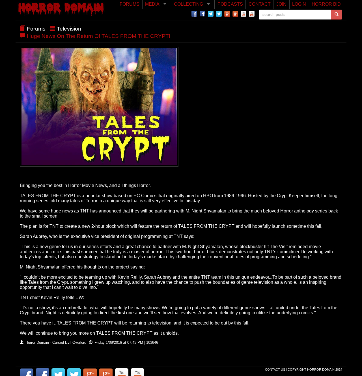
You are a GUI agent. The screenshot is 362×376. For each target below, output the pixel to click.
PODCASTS (230, 4)
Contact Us (275, 369)
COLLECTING (188, 4)
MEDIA (152, 4)
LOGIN (299, 4)
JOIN (281, 4)
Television (69, 29)
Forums (36, 29)
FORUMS (129, 4)
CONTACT (260, 4)
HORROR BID (326, 4)
